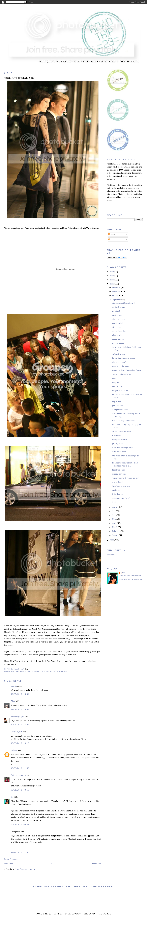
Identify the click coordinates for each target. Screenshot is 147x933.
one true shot (117, 315)
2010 (112, 284)
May (114, 519)
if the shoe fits (117, 494)
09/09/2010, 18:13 (20, 743)
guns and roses (117, 405)
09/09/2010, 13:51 (20, 694)
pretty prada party (119, 452)
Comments (114, 239)
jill (12, 797)
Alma (13, 701)
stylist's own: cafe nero (121, 486)
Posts (112, 234)
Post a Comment (11, 859)
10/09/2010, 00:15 (20, 790)
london (30, 671)
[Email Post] (26, 669)
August (115, 507)
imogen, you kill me (120, 390)
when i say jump (118, 319)
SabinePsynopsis (17, 716)
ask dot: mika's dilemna (121, 432)
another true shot (118, 307)
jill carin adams (18, 671)
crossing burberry (119, 474)
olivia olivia (116, 335)
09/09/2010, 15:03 (20, 709)
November (116, 291)
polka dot (38, 671)
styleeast (14, 750)
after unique (116, 327)
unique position (118, 339)
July (114, 511)
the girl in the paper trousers (123, 358)
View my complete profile (130, 579)
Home (53, 863)
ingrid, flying (117, 323)
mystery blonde (118, 343)
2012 (112, 276)
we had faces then (119, 331)
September (116, 299)
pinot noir (116, 490)
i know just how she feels (122, 374)
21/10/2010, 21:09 (20, 853)
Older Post (96, 863)
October (115, 295)
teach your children (119, 440)
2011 (112, 280)
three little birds (118, 470)
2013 (112, 272)
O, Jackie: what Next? (120, 498)
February (116, 531)
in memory (116, 436)
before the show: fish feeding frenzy (126, 370)
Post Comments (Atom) (25, 869)
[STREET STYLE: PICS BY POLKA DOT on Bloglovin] (117, 258)
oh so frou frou (118, 386)
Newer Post (9, 863)
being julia (116, 382)
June (114, 515)
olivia (114, 378)
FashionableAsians (18, 775)
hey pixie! (116, 311)
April (114, 523)
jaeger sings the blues (120, 366)
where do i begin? (119, 362)
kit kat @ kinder (118, 354)
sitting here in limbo (120, 409)
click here (111, 555)
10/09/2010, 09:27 (20, 825)
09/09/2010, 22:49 (20, 768)
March (115, 527)
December (116, 287)
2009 (112, 540)
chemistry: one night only (19, 77)
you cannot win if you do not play (125, 478)
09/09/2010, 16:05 (20, 725)
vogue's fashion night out (56, 671)
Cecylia (14, 686)
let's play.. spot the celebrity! (123, 303)
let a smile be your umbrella (123, 421)
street (114, 502)
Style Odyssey (16, 732)
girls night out (117, 444)
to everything (117, 482)
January (115, 535)
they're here (116, 401)
